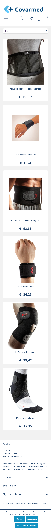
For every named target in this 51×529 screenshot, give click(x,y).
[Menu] (7, 19)
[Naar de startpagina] (23, 9)
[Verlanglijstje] (32, 18)
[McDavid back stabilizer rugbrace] (25, 62)
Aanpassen (32, 519)
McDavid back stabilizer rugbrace (25, 89)
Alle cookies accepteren (26, 525)
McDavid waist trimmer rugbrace (25, 220)
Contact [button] (7, 444)
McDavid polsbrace (25, 286)
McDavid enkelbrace (25, 418)
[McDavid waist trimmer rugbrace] (25, 194)
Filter (6, 31)
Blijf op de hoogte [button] (13, 493)
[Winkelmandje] (45, 19)
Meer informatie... (38, 514)
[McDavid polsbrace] (25, 259)
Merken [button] (7, 476)
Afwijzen (19, 519)
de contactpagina (25, 469)
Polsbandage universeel (25, 154)
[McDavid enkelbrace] (25, 391)
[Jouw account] (38, 19)
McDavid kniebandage (25, 352)
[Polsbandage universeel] (25, 128)
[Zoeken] (21, 19)
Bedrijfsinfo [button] (9, 485)
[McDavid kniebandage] (25, 325)
